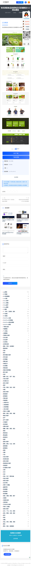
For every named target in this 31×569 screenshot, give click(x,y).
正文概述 (5, 22)
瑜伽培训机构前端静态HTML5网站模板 (24, 200)
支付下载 (15, 153)
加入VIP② (27, 24)
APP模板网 (6, 185)
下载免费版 (16, 157)
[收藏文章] (8, 192)
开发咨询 (27, 26)
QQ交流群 (7, 554)
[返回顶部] (28, 44)
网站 (4, 269)
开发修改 (27, 29)
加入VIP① (27, 21)
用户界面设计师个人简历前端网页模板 (8, 200)
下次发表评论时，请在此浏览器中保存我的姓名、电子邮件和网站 (15, 278)
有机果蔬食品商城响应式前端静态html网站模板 (18, 185)
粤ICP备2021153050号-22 (18, 565)
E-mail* (4, 262)
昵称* (4, 256)
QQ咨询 (16, 177)
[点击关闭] (29, 11)
